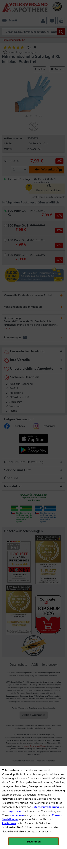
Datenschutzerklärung (45, 807)
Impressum (15, 811)
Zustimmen (9, 823)
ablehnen (18, 815)
